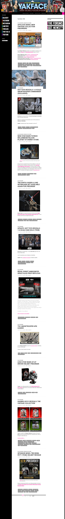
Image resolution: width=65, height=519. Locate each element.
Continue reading (21, 438)
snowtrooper (26, 444)
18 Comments (29, 141)
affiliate (19, 173)
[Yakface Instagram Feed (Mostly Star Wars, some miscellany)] (6, 23)
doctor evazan (29, 440)
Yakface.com (19, 48)
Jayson (24, 30)
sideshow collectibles (21, 262)
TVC (19, 66)
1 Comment (29, 95)
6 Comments (29, 188)
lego (24, 392)
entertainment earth (29, 64)
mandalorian (28, 490)
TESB (31, 65)
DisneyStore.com (36, 170)
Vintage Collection (25, 13)
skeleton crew (20, 444)
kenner (28, 65)
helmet (23, 490)
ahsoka (24, 440)
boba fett (30, 489)
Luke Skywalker (20, 220)
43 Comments (29, 405)
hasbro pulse (39, 219)
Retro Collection (37, 13)
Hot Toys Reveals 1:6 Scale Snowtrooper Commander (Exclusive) (29, 91)
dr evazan (34, 440)
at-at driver (20, 392)
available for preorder (26, 257)
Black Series (32, 13)
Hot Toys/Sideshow (50, 13)
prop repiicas (28, 317)
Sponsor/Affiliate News (27, 134)
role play (32, 490)
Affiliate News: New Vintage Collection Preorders (26, 26)
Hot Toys (32, 261)
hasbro (25, 65)
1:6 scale (23, 261)
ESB (34, 64)
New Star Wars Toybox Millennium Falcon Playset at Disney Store (28, 138)
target (33, 392)
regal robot (33, 317)
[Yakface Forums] (55, 23)
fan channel (20, 65)
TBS (25, 220)
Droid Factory (44, 13)
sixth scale (20, 128)
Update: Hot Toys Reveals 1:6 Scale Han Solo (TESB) (29, 229)
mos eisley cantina (31, 441)
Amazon (28, 54)
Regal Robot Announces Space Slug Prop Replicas (29, 272)
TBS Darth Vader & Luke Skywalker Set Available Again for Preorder (29, 184)
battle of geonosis (21, 64)
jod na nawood (20, 441)
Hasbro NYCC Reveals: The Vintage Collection (29, 402)
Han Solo (28, 261)
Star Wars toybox (30, 173)
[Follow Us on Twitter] (6, 31)
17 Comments (29, 30)
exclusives (37, 64)
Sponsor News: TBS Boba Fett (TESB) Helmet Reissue (29, 454)
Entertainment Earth (29, 52)
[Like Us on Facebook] (6, 20)
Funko (55, 13)
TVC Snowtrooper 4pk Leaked (27, 327)
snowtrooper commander (27, 128)
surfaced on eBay (34, 345)
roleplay (36, 490)
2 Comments (29, 365)
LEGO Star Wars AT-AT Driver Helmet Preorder (28, 363)
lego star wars (28, 392)
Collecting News (20, 134)
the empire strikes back (37, 65)
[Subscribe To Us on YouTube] (6, 34)
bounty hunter (35, 489)
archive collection (21, 317)
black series (20, 219)
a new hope (20, 440)
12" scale (19, 261)
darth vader (25, 219)
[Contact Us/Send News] (55, 27)
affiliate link (20, 489)
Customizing (59, 13)
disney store (24, 173)
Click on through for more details (23, 313)
